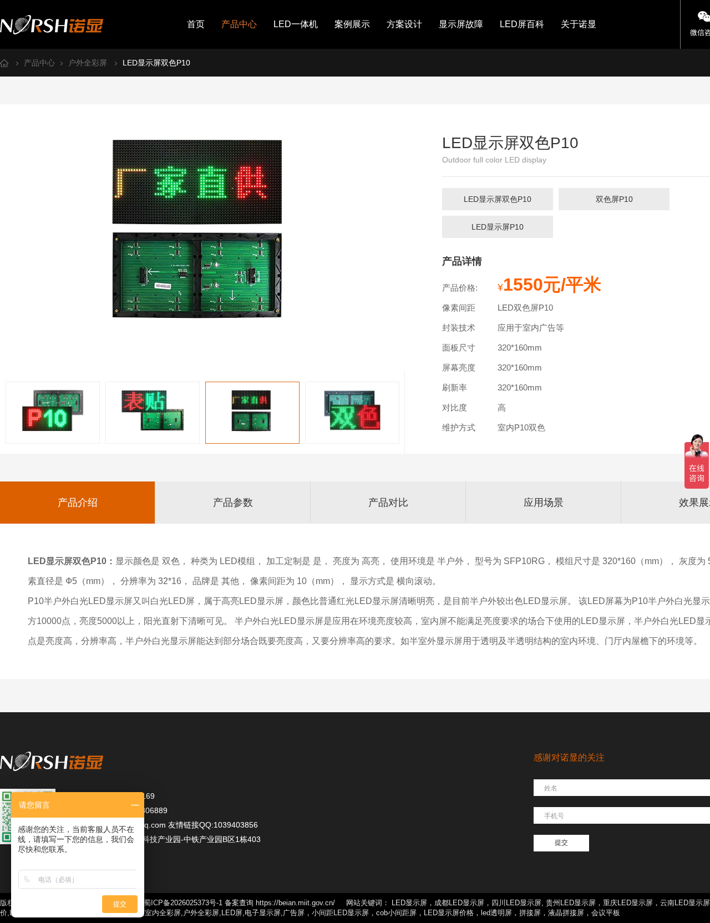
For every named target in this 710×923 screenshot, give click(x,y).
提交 (561, 842)
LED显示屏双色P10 (156, 62)
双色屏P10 (614, 199)
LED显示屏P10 (497, 226)
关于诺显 (578, 24)
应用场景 (544, 502)
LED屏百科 (522, 24)
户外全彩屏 (87, 62)
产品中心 (239, 24)
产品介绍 (78, 502)
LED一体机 (295, 24)
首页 (196, 24)
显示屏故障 (461, 24)
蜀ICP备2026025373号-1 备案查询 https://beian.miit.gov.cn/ (239, 903)
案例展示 (352, 24)
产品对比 (388, 502)
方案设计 (404, 24)
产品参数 (233, 502)
